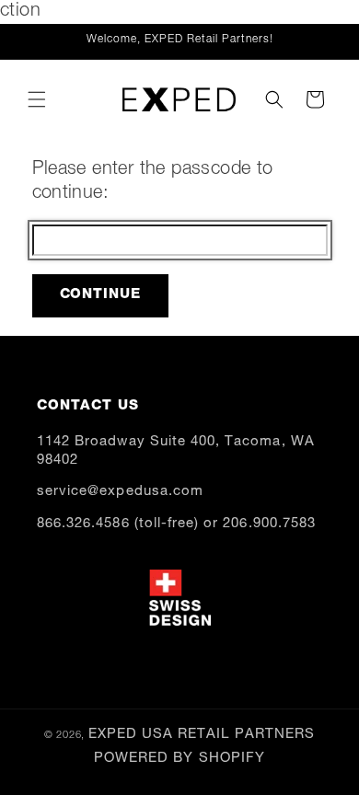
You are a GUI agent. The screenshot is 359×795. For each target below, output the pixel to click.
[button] (37, 99)
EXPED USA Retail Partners (201, 735)
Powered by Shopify (179, 759)
